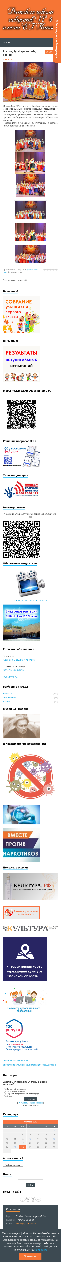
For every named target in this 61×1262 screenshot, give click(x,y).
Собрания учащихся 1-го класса (19, 659)
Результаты (23, 1103)
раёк (5, 272)
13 (30, 1138)
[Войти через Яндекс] (33, 1199)
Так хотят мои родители (16, 1091)
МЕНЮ (6, 42)
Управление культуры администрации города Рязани (29, 1064)
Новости (7, 59)
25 (15, 1147)
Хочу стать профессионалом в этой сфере (23, 1094)
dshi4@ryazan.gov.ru (26, 1223)
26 (22, 1147)
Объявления (9, 697)
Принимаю (30, 1256)
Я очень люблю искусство (16, 1089)
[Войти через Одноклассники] (38, 1199)
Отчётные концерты (13, 669)
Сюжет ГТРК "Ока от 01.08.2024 (31, 600)
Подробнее (41, 1249)
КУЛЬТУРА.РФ (10, 677)
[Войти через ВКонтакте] (27, 1199)
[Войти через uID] (22, 1199)
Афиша (6, 701)
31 (7, 1151)
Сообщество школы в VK (15, 1060)
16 (54, 1138)
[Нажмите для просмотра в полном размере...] (30, 150)
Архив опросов (36, 1103)
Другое (9, 1096)
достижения (32, 269)
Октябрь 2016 (30, 1121)
